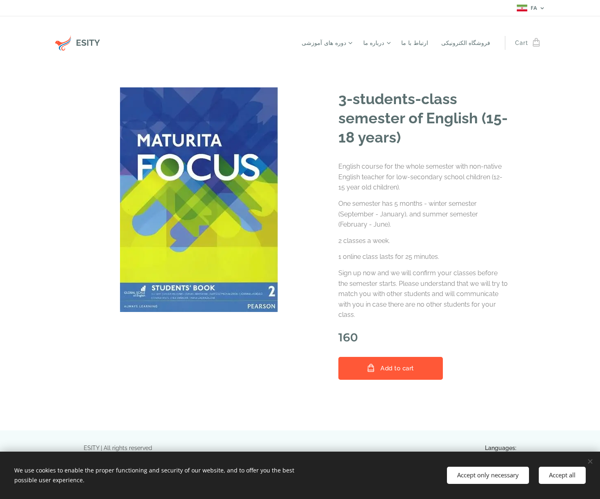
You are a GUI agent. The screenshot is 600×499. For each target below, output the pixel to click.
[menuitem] (328, 43)
